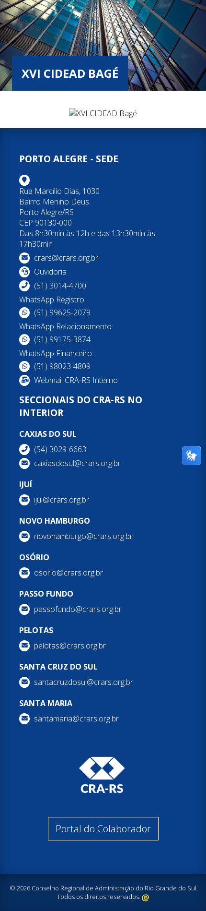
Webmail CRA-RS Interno (76, 380)
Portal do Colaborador (103, 828)
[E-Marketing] (145, 896)
